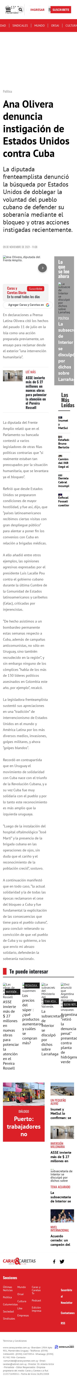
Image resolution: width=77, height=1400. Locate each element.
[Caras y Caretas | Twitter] (61, 1261)
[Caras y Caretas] (19, 1264)
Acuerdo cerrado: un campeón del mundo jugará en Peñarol (61, 1244)
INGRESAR (37, 10)
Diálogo (24, 1111)
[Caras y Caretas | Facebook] (54, 1261)
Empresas (23, 1315)
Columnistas (10, 1304)
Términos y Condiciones (15, 1340)
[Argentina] (67, 1010)
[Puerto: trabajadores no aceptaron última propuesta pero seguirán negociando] (24, 1094)
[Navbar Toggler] (11, 10)
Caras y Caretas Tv (36, 1290)
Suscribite (35, 289)
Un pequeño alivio (58, 1102)
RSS (63, 1323)
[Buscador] (20, 9)
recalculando (33, 985)
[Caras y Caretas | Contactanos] (69, 1261)
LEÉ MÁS (31, 372)
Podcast (36, 1300)
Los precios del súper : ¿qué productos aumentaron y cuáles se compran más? (32, 1019)
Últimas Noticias (8, 1288)
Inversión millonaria (17, 992)
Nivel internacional (60, 1229)
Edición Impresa (36, 1309)
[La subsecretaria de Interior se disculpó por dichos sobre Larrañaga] (48, 1006)
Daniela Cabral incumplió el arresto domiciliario (66, 487)
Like (19, 1308)
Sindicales (20, 25)
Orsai (55, 25)
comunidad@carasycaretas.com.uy (21, 1360)
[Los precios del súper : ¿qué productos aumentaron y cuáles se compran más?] (29, 991)
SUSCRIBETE (61, 10)
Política (7, 1297)
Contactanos (68, 1313)
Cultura (21, 1301)
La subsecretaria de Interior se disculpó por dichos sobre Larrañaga (52, 1033)
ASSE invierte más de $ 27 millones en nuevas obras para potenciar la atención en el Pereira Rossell (36, 392)
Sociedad (8, 1311)
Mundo (39, 25)
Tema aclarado (52, 1001)
